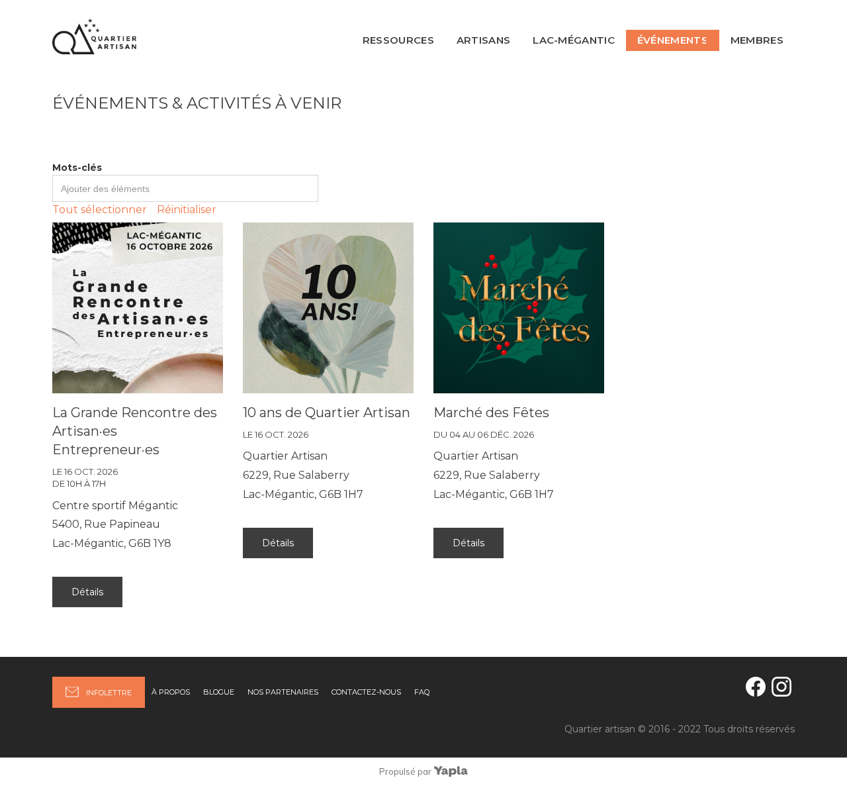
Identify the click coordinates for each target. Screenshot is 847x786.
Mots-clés (77, 167)
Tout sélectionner (99, 209)
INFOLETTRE (109, 692)
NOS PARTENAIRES (282, 692)
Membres (757, 40)
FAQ (421, 692)
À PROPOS (171, 692)
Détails (87, 592)
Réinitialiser (186, 209)
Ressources (398, 40)
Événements (672, 40)
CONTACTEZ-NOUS (366, 692)
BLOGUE (218, 692)
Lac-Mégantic (574, 40)
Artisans (483, 40)
